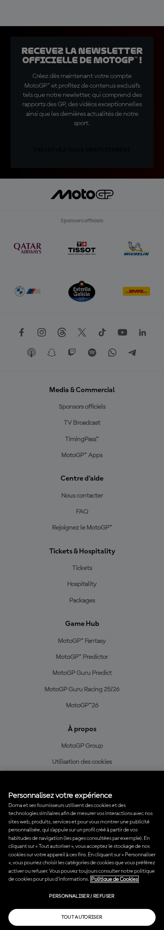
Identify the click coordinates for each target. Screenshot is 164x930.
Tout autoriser (81, 917)
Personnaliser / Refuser (81, 896)
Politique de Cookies (114, 879)
